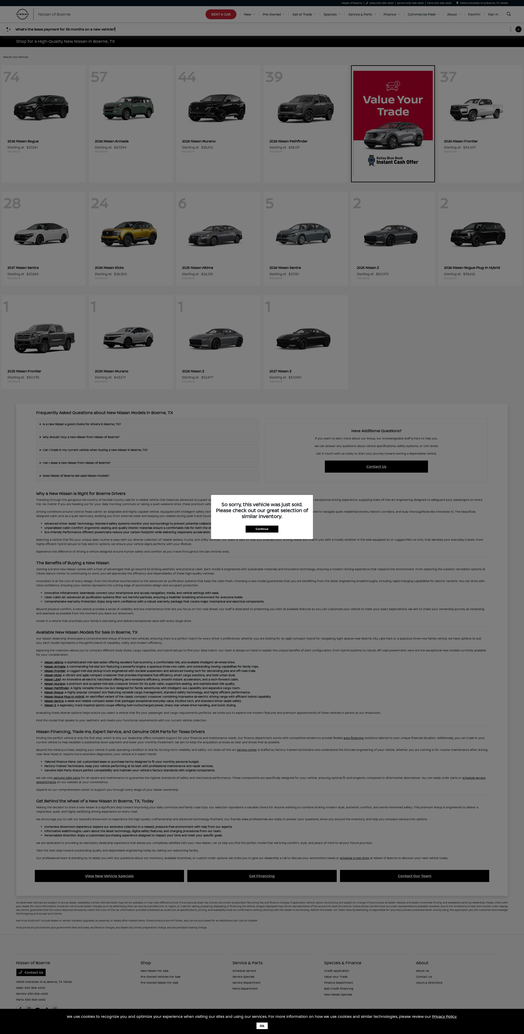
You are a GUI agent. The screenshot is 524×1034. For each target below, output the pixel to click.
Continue (262, 529)
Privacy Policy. (444, 1016)
